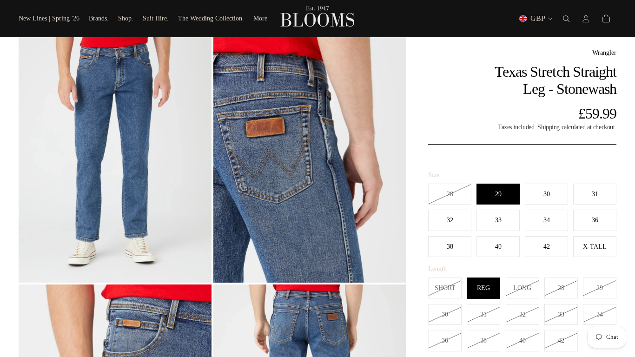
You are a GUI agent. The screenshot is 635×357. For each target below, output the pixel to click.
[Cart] (606, 18)
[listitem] (260, 18)
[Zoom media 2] (309, 159)
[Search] (566, 18)
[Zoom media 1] (115, 159)
